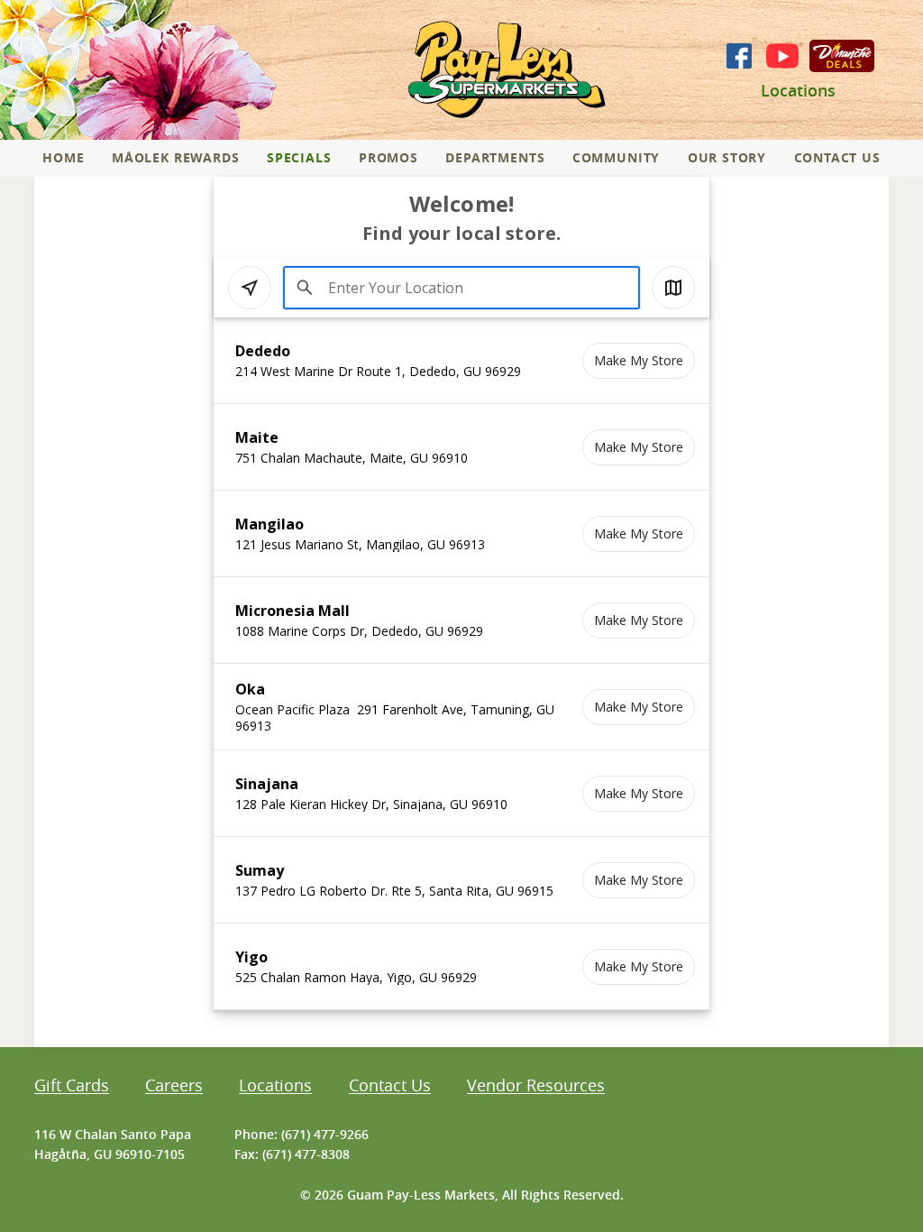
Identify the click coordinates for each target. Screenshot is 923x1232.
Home (63, 157)
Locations (798, 90)
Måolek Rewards (175, 157)
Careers (174, 1086)
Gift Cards (71, 1086)
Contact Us (837, 157)
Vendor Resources (536, 1086)
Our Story (727, 157)
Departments (494, 157)
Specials (299, 157)
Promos (388, 157)
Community (616, 157)
